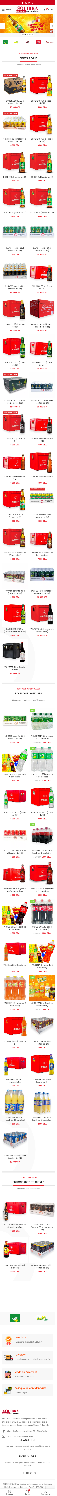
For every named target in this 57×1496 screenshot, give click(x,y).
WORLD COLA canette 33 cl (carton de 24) (15, 851)
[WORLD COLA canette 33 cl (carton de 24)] (15, 835)
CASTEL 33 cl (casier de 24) (15, 477)
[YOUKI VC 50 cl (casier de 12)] (15, 1026)
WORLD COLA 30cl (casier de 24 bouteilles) (14, 889)
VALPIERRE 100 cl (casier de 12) (15, 667)
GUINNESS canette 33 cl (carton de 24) (15, 286)
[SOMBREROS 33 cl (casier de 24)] (42, 123)
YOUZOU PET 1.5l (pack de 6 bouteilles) (42, 774)
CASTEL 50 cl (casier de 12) (42, 477)
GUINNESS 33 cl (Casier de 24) (42, 286)
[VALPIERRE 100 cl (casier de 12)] (15, 651)
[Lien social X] (26, 3)
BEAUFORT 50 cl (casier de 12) (15, 363)
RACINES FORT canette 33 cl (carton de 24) (42, 591)
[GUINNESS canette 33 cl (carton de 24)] (15, 270)
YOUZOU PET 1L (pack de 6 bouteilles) (15, 774)
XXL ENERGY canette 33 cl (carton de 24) (42, 1265)
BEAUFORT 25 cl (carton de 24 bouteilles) (15, 401)
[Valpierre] (50, 41)
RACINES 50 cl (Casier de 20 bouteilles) (15, 553)
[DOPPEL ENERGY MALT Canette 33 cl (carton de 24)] (42, 1209)
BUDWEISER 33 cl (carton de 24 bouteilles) (42, 324)
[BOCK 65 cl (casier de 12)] (15, 197)
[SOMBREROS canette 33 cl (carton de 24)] (15, 123)
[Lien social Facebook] (22, 3)
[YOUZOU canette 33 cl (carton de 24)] (15, 720)
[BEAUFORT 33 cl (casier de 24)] (42, 347)
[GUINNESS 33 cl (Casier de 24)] (42, 270)
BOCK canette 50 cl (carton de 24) (42, 248)
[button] (2, 25)
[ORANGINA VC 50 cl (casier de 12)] (42, 1064)
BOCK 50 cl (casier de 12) (42, 176)
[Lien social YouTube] (27, 1472)
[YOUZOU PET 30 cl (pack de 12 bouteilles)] (42, 720)
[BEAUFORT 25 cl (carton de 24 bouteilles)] (15, 385)
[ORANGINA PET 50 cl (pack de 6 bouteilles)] (42, 1102)
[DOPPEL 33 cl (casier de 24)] (42, 423)
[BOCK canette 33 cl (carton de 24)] (15, 232)
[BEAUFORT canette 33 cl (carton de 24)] (42, 385)
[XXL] (27, 41)
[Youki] (16, 41)
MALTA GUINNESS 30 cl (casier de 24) (15, 1265)
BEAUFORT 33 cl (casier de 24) (42, 363)
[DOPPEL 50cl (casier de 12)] (15, 423)
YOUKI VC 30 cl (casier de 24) (14, 965)
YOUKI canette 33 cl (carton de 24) (42, 1042)
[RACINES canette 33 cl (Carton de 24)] (15, 575)
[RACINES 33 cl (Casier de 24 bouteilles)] (42, 537)
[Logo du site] (27, 9)
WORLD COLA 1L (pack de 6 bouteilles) (15, 927)
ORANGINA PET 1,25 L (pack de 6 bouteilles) (15, 1118)
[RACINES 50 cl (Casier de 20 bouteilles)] (15, 537)
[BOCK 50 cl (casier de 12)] (42, 161)
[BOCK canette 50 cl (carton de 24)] (42, 232)
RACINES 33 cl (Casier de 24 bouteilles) (42, 553)
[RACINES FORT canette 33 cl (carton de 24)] (42, 575)
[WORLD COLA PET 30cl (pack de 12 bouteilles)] (42, 835)
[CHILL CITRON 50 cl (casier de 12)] (15, 499)
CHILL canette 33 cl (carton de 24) (42, 515)
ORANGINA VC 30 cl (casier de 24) (14, 1080)
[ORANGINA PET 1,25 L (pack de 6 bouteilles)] (15, 1102)
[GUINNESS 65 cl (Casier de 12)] (15, 309)
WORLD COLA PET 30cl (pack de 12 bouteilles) (42, 851)
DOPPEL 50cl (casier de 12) (15, 439)
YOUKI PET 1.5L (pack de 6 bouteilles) (15, 1003)
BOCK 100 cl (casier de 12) (15, 176)
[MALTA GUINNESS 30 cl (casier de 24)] (15, 1250)
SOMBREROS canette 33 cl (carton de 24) (15, 139)
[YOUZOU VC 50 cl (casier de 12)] (42, 797)
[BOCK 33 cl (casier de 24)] (42, 197)
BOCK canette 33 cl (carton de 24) (15, 248)
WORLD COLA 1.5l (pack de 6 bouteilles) (42, 927)
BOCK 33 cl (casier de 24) (42, 212)
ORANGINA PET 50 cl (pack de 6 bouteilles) (42, 1118)
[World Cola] (39, 41)
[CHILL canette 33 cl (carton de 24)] (42, 499)
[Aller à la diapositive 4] (29, 33)
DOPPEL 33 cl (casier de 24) (42, 439)
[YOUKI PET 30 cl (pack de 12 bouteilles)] (42, 987)
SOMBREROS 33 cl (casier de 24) (42, 139)
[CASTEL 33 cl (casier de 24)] (15, 461)
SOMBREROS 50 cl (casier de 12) (42, 101)
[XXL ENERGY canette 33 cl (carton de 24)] (42, 1250)
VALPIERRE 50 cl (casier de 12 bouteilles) (42, 629)
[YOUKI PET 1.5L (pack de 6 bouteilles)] (15, 987)
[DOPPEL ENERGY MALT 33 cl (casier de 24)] (15, 1209)
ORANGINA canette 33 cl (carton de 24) (15, 1156)
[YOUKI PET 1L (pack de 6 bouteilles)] (42, 949)
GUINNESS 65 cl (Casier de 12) (15, 324)
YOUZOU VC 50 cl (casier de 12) (42, 813)
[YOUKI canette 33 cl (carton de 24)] (42, 1026)
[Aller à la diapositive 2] (25, 33)
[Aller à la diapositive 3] (27, 33)
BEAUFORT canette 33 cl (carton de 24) (42, 401)
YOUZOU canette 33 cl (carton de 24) (15, 736)
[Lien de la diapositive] (27, 25)
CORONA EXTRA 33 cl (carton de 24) (15, 101)
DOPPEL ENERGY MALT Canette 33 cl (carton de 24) (42, 1226)
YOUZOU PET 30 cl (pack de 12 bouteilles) (42, 736)
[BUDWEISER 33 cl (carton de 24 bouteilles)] (42, 309)
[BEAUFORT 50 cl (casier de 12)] (15, 347)
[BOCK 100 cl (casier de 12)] (15, 161)
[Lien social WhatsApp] (32, 3)
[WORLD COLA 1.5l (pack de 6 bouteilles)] (42, 911)
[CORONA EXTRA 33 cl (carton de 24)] (15, 85)
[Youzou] (5, 41)
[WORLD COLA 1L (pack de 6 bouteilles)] (15, 911)
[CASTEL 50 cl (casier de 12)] (42, 461)
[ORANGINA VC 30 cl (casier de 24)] (15, 1064)
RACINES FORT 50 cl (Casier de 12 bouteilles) (15, 629)
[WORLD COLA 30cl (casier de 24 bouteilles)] (15, 873)
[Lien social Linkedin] (29, 3)
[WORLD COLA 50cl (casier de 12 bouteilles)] (42, 873)
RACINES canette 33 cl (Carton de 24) (15, 591)
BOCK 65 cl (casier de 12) (15, 212)
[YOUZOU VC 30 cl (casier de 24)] (15, 797)
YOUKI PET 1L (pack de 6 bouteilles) (42, 965)
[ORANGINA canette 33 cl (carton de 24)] (15, 1140)
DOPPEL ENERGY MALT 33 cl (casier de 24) (15, 1225)
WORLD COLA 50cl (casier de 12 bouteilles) (42, 889)
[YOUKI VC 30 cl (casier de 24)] (15, 949)
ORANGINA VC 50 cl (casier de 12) (42, 1080)
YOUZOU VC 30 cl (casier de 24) (15, 813)
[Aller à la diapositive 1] (23, 33)
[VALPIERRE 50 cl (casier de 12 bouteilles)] (42, 613)
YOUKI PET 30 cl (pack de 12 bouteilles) (42, 1003)
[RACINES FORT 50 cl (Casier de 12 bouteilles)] (15, 613)
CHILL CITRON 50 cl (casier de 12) (15, 515)
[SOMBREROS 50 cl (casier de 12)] (42, 85)
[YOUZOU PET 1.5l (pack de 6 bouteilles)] (42, 759)
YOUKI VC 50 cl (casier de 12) (14, 1042)
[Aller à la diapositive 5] (32, 33)
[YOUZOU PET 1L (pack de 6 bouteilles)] (15, 759)
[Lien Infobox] (27, 1390)
